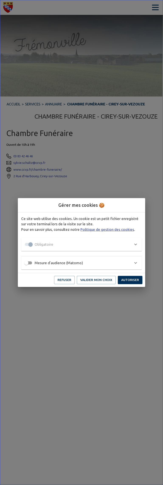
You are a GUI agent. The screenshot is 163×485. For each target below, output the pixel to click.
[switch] (26, 263)
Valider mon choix (96, 280)
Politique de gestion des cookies (107, 229)
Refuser (64, 280)
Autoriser (130, 280)
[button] (81, 244)
